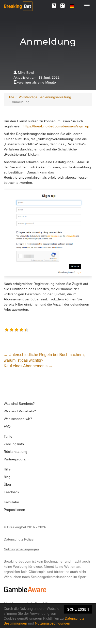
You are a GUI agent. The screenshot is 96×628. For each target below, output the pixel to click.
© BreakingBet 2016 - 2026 (25, 527)
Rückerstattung (15, 452)
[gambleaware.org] (25, 589)
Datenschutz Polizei (19, 539)
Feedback (11, 492)
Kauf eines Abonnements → (28, 366)
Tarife (8, 436)
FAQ (7, 426)
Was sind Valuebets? (20, 411)
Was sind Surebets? (19, 404)
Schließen (78, 609)
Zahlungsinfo (14, 444)
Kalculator (11, 502)
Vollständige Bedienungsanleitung (45, 97)
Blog (7, 477)
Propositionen (14, 510)
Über (7, 484)
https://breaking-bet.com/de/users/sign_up (56, 126)
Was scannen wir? (18, 419)
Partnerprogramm (18, 459)
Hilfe (10, 97)
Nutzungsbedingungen (21, 549)
